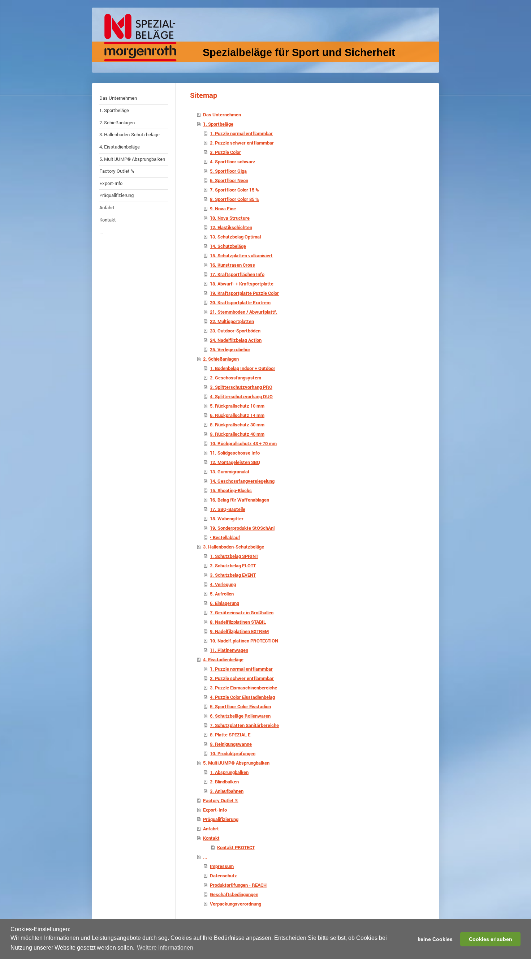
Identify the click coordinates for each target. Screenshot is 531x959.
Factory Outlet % (220, 800)
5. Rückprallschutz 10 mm (237, 406)
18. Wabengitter (226, 518)
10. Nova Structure (230, 218)
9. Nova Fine (223, 208)
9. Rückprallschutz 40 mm (237, 434)
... (205, 856)
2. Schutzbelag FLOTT (233, 565)
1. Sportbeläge (218, 124)
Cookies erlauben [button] (490, 939)
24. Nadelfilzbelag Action (236, 340)
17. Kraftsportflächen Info (237, 274)
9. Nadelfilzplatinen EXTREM (239, 631)
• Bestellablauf (225, 537)
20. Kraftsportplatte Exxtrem (240, 302)
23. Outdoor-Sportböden (235, 330)
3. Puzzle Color (225, 152)
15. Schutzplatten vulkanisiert (241, 255)
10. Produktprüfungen (232, 753)
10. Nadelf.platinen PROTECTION (244, 640)
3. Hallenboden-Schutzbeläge (233, 546)
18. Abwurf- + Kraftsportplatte (241, 283)
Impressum (222, 866)
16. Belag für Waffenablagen (239, 499)
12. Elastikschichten (231, 227)
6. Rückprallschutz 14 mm (237, 415)
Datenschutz (223, 875)
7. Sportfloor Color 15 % (234, 189)
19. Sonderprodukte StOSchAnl (242, 528)
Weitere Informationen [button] (165, 948)
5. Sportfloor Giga (228, 171)
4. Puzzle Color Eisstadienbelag (242, 697)
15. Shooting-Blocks (231, 490)
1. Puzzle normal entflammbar (241, 133)
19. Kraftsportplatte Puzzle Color (244, 293)
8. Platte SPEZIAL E (230, 734)
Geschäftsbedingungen (234, 894)
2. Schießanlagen (221, 359)
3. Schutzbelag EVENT (233, 575)
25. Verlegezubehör (230, 349)
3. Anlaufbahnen (226, 791)
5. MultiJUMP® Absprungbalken (236, 763)
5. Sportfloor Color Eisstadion (240, 706)
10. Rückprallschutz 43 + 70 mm (243, 443)
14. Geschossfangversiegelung (242, 481)
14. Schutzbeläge (228, 246)
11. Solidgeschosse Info (235, 453)
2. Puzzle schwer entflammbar (242, 142)
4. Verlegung (223, 584)
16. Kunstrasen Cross (232, 265)
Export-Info (215, 810)
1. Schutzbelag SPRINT (234, 556)
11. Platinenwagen (229, 650)
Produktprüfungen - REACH (238, 885)
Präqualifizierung (220, 819)
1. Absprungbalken (229, 772)
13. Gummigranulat (230, 471)
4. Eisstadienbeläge (223, 659)
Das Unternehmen (222, 114)
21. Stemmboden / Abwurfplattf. (243, 312)
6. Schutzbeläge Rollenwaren (240, 716)
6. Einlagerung (224, 603)
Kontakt (211, 838)
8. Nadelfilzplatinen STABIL (238, 622)
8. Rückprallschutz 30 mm (237, 424)
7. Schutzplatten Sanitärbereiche (244, 725)
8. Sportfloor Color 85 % (234, 199)
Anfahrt (211, 828)
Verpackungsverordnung (235, 903)
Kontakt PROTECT (236, 847)
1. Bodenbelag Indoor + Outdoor (242, 368)
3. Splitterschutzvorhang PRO (241, 387)
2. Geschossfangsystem (235, 377)
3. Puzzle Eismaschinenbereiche (243, 687)
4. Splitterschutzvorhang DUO (241, 396)
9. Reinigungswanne (231, 744)
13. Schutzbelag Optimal (235, 236)
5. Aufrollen (222, 593)
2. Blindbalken (224, 781)
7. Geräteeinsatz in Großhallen (241, 612)
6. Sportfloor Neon (229, 180)
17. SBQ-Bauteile (227, 509)
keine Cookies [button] (435, 939)
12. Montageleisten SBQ (235, 462)
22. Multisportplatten (232, 321)
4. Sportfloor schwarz (232, 161)
